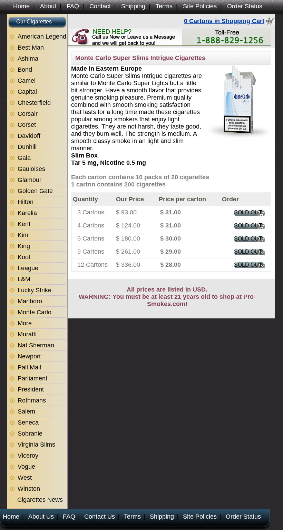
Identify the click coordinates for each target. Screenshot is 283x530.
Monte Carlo (34, 312)
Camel (27, 80)
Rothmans (32, 400)
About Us (41, 516)
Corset (27, 124)
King (24, 246)
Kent (24, 224)
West (25, 477)
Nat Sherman (36, 345)
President (31, 389)
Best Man (31, 47)
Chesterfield (34, 102)
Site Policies (200, 6)
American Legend (42, 36)
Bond (25, 69)
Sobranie (30, 433)
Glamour (29, 179)
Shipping (133, 6)
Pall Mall (29, 367)
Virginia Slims (36, 444)
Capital (27, 91)
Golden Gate (35, 190)
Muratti (27, 334)
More (25, 323)
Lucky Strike (34, 290)
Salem (26, 411)
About (48, 6)
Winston (29, 488)
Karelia (27, 213)
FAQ (73, 6)
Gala (24, 157)
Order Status (244, 6)
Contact (100, 6)
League (28, 268)
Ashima (28, 58)
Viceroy (28, 455)
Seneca (28, 422)
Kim (23, 235)
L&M (24, 279)
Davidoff (29, 135)
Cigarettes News (40, 499)
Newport (29, 356)
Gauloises (31, 168)
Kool (24, 257)
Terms (164, 6)
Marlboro (30, 301)
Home (21, 6)
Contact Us (99, 516)
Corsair (28, 113)
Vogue (26, 466)
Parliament (32, 378)
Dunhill (27, 146)
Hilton (25, 201)
